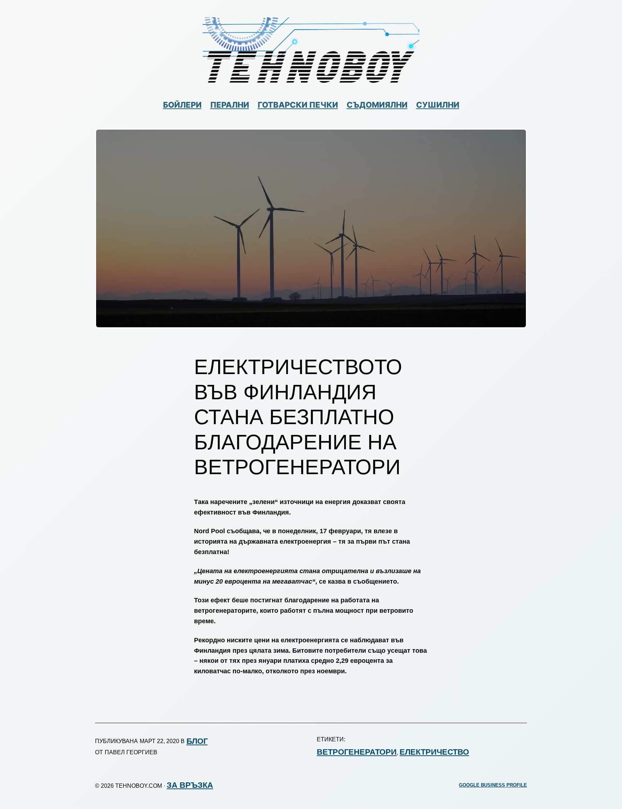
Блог (197, 741)
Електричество (434, 751)
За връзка (190, 785)
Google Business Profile (493, 785)
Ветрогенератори (357, 751)
